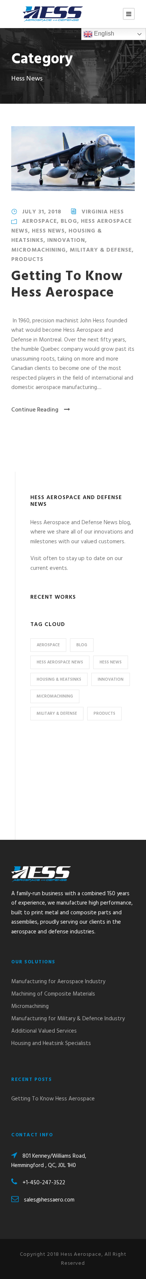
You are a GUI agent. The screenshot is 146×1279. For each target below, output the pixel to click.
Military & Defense (101, 250)
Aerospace (39, 221)
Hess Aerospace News (60, 662)
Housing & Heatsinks (59, 679)
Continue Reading (34, 410)
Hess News (48, 231)
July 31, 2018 (41, 211)
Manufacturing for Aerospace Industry (58, 981)
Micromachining (38, 250)
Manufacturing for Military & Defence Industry (68, 1018)
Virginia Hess (103, 211)
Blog (69, 221)
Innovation (66, 240)
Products (27, 259)
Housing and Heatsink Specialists (51, 1043)
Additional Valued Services (44, 1031)
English (103, 33)
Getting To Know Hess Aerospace (67, 284)
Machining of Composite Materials (53, 994)
